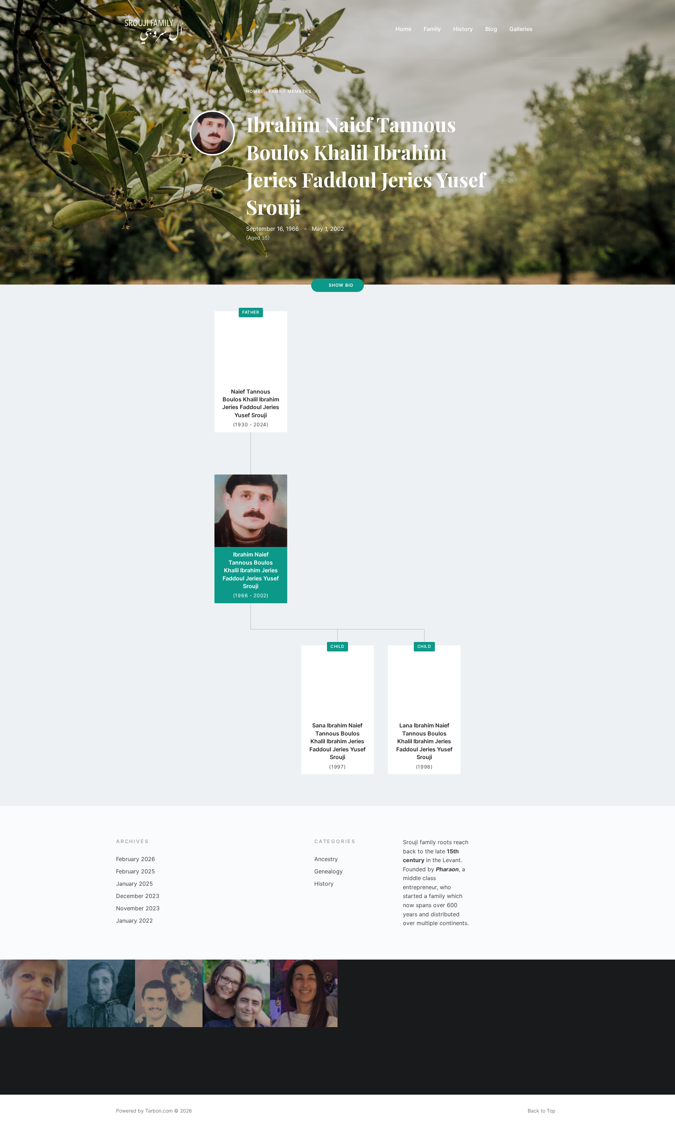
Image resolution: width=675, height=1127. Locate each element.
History (324, 883)
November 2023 (138, 908)
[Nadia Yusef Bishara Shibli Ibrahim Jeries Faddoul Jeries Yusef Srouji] (506, 1061)
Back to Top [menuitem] (541, 1111)
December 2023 (137, 895)
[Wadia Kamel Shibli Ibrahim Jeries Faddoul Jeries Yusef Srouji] (574, 993)
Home (253, 91)
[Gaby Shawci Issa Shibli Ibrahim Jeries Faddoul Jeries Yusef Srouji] (168, 1061)
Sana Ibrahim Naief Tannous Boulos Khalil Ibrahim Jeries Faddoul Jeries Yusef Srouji (337, 741)
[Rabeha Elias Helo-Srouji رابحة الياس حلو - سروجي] (34, 993)
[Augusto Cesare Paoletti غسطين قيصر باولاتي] (641, 1061)
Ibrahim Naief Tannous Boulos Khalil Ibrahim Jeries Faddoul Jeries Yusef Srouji (251, 570)
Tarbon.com (159, 1111)
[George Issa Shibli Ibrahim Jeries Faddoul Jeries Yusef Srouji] (304, 1061)
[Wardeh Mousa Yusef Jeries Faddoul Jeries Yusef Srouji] (101, 993)
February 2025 (135, 871)
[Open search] (552, 29)
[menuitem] (403, 29)
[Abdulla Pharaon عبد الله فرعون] (438, 1061)
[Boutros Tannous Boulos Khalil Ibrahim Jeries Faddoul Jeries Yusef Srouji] (371, 993)
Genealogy (328, 871)
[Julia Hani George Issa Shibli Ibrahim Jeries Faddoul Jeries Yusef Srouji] (371, 1061)
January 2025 (134, 883)
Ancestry (326, 858)
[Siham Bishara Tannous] (34, 1061)
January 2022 (134, 920)
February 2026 (135, 858)
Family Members (290, 91)
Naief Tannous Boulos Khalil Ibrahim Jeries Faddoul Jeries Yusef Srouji (250, 403)
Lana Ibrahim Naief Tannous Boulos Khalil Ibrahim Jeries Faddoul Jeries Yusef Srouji (424, 741)
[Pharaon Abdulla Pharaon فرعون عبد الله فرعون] (101, 1061)
